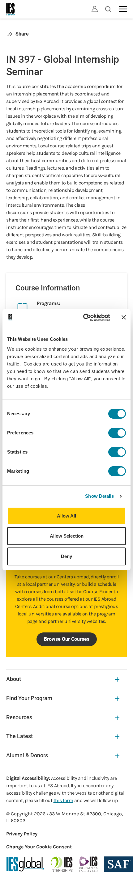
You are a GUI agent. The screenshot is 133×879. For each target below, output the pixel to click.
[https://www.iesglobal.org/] (25, 864)
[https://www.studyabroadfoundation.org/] (118, 864)
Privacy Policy (21, 834)
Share (22, 34)
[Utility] (95, 9)
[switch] (117, 433)
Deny (66, 556)
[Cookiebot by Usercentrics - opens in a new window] (83, 318)
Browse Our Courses (66, 639)
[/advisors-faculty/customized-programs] (88, 864)
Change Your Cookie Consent (39, 847)
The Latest (19, 736)
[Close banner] (124, 317)
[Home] (10, 9)
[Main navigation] (123, 9)
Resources (19, 717)
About (13, 679)
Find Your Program (29, 698)
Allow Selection (67, 536)
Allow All (66, 515)
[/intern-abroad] (62, 864)
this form (63, 800)
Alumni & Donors (27, 755)
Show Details (99, 496)
